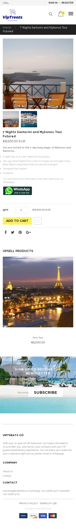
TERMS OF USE (48, 503)
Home (7, 27)
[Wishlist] (37, 222)
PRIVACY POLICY (28, 503)
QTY (5, 209)
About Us (8, 471)
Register (67, 2)
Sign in (53, 2)
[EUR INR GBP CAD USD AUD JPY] (6, 2)
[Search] (50, 14)
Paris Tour (38, 337)
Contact (7, 475)
